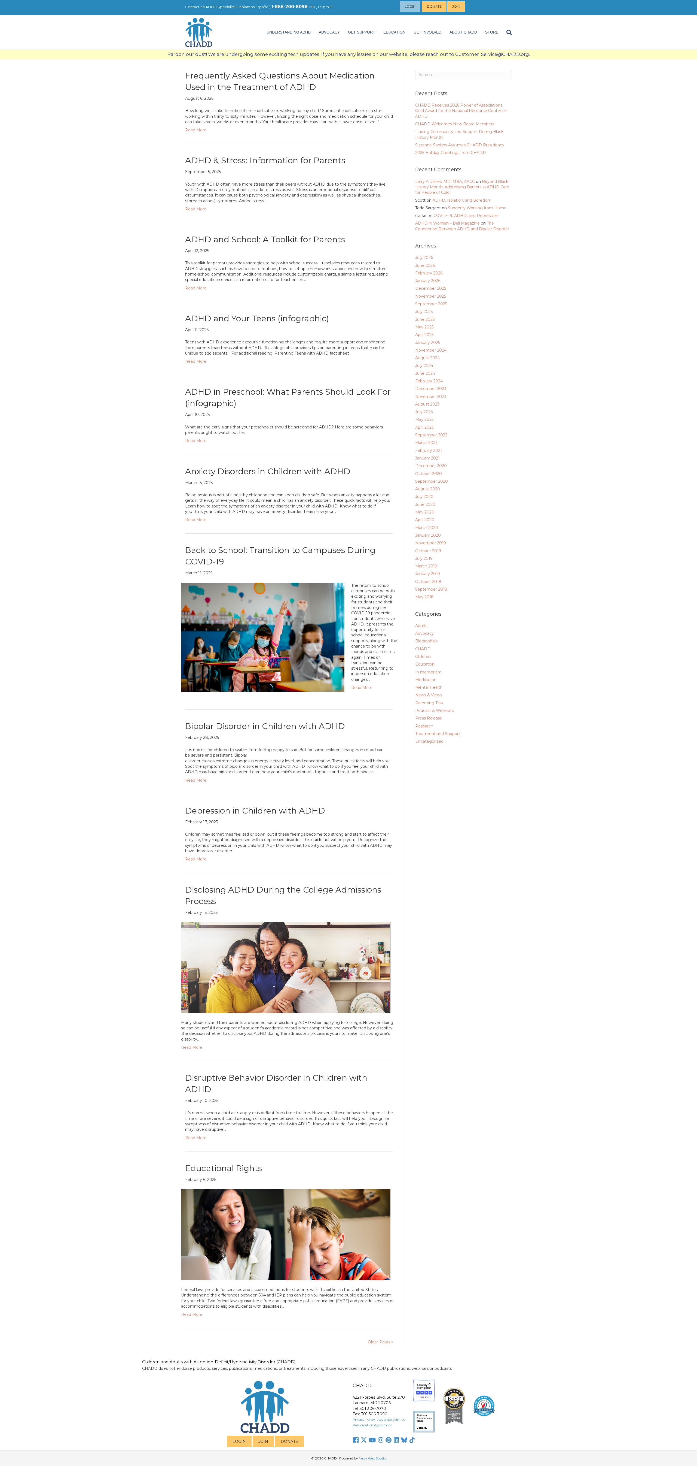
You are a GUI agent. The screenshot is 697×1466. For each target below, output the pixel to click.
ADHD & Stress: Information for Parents (265, 160)
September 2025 (431, 303)
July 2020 (424, 496)
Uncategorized (429, 741)
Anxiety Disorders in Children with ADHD (267, 471)
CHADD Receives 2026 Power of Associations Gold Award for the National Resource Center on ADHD (461, 111)
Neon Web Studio (372, 1458)
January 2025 (427, 342)
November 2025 (430, 296)
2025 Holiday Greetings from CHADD (450, 152)
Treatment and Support (437, 733)
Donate (434, 6)
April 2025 (424, 334)
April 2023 (424, 427)
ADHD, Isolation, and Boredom (462, 200)
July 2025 (424, 311)
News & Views (428, 695)
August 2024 (427, 357)
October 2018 (428, 581)
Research (424, 726)
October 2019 (428, 550)
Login (410, 6)
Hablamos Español (253, 7)
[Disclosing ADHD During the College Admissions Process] (285, 967)
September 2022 (431, 435)
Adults (421, 625)
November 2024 (431, 350)
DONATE (289, 1441)
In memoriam (428, 672)
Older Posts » (380, 1342)
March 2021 (426, 442)
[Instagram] (380, 1440)
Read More (195, 130)
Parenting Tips (429, 702)
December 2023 (430, 388)
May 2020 (424, 512)
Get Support (361, 32)
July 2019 (424, 558)
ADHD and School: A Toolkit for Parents (265, 239)
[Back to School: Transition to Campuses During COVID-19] (262, 636)
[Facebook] (356, 1440)
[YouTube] (372, 1440)
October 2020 (428, 473)
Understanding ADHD (289, 32)
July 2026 (424, 257)
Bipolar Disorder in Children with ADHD (265, 726)
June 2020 (425, 504)
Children (423, 656)
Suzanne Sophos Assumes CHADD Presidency (459, 145)
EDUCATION (394, 32)
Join (456, 6)
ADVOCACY (329, 32)
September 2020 (431, 481)
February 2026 (428, 273)
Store (491, 32)
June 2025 (425, 319)
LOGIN (239, 1441)
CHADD (422, 648)
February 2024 (429, 381)
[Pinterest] (389, 1440)
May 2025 (424, 327)
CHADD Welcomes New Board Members (454, 124)
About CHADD (463, 32)
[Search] (507, 32)
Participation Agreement (372, 1425)
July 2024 (424, 365)
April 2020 (424, 519)
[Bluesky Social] (404, 1440)
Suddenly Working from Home (477, 207)
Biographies (426, 641)
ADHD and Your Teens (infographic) (257, 318)
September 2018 (431, 589)
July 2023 (424, 411)
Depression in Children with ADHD (255, 811)
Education (425, 664)
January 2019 (427, 573)
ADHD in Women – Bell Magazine (447, 223)
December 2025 (430, 288)
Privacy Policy (364, 1419)
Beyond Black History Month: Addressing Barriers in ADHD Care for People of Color (462, 187)
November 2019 (430, 542)
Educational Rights (223, 1168)
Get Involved (427, 32)
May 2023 (424, 419)
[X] (364, 1440)
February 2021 (428, 450)
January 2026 (427, 280)
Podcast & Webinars (434, 710)
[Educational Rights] (285, 1234)
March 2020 (426, 527)
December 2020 (431, 465)
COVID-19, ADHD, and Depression (465, 215)
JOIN (263, 1441)
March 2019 (426, 566)
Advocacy (424, 633)
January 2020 (428, 535)
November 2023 (430, 396)
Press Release (428, 718)
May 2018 (424, 596)
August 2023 (427, 404)
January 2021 (427, 458)
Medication (425, 679)
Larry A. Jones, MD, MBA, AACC (445, 181)
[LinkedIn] (396, 1440)
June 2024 (425, 373)
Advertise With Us (391, 1419)
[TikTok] (412, 1440)
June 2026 (425, 265)
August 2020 (427, 488)
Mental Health (428, 687)
